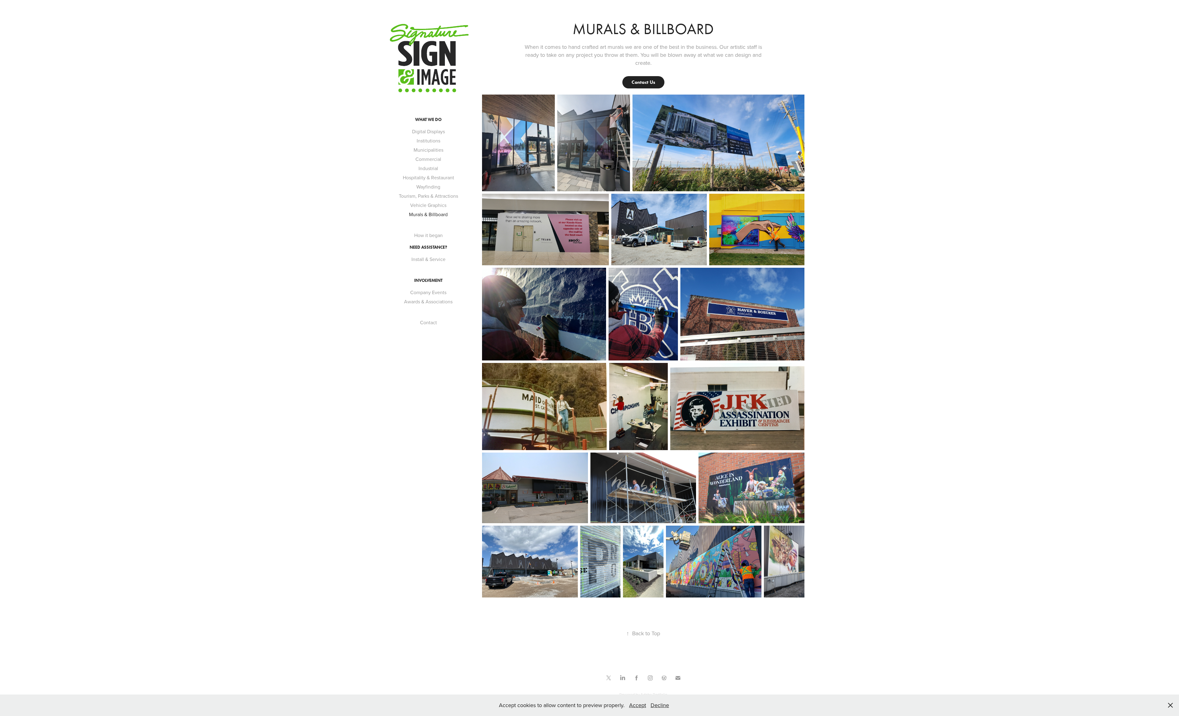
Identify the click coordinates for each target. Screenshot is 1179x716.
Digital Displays (428, 131)
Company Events (428, 292)
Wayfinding (428, 186)
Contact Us (643, 82)
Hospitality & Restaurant (428, 177)
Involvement (428, 280)
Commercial (428, 159)
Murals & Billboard (428, 214)
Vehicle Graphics (428, 205)
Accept (637, 705)
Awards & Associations (428, 301)
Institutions (428, 140)
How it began (428, 235)
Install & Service (428, 259)
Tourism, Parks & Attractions (428, 196)
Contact (428, 322)
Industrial (428, 168)
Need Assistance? (428, 247)
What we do (428, 119)
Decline (660, 705)
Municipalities (428, 149)
